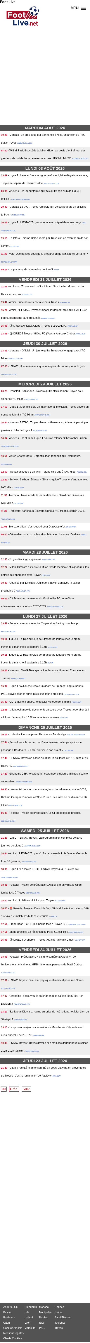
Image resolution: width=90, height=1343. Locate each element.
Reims (58, 1312)
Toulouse (60, 1322)
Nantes (43, 1317)
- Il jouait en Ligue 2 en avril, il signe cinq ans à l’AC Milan (42, 471)
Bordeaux (9, 1317)
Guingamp (30, 1307)
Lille (26, 1312)
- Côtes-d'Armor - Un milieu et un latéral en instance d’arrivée (44, 534)
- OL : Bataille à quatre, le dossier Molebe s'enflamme (39, 701)
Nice (42, 1322)
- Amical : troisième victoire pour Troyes (31, 900)
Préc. (14, 1089)
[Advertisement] (45, 77)
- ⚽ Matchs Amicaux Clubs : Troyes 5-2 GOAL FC (37, 325)
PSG (42, 1327)
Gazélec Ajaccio (12, 1327)
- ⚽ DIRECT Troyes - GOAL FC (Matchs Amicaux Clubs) (41, 333)
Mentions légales (13, 1333)
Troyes (59, 1327)
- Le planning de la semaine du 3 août (30, 269)
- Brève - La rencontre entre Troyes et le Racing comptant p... (44, 623)
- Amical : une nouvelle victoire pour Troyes (33, 302)
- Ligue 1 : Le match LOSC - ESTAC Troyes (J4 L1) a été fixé (43, 869)
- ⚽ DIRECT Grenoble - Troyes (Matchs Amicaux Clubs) (41, 939)
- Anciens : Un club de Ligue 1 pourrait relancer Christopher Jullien (47, 438)
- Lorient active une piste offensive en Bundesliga (37, 734)
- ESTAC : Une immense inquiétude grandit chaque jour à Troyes (46, 366)
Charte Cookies (12, 1338)
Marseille (29, 1327)
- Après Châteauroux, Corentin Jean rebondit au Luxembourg (44, 456)
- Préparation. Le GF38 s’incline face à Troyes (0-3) (38, 924)
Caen (6, 1322)
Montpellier (45, 1312)
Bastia (7, 1312)
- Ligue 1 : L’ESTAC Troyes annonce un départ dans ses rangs (44, 222)
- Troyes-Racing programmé (24, 559)
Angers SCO (10, 1307)
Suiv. (26, 1089)
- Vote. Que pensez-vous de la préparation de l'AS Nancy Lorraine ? (48, 253)
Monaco (44, 1307)
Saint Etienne (63, 1317)
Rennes (59, 1307)
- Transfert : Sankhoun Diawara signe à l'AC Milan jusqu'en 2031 (46, 510)
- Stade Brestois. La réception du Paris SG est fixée (38, 931)
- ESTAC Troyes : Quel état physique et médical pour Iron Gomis (45, 980)
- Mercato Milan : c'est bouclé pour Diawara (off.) (36, 526)
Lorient (28, 1317)
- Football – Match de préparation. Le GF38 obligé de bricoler (44, 812)
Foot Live (8, 2)
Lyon (27, 1322)
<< (4, 1089)
